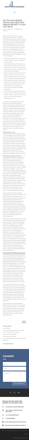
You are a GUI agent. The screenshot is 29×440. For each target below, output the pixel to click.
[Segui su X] (14, 392)
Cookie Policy (24, 438)
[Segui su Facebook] (10, 392)
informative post (14, 113)
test (5, 29)
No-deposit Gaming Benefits (9, 336)
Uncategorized (17, 29)
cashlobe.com (18, 141)
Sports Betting (6, 328)
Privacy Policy (16, 438)
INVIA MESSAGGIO (19, 383)
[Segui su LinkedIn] (19, 392)
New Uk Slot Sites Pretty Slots (10, 334)
